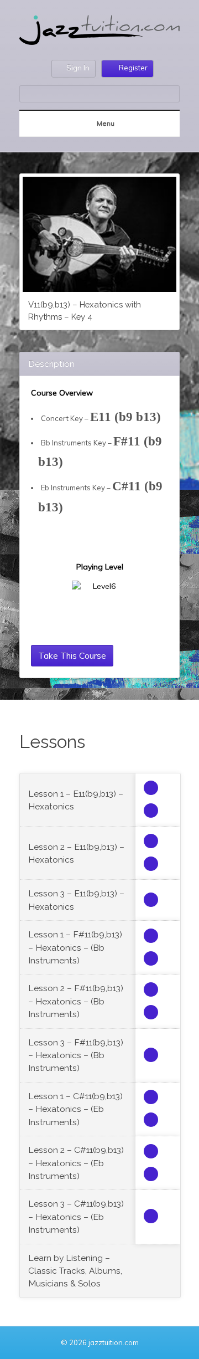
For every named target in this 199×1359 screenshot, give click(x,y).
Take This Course (72, 655)
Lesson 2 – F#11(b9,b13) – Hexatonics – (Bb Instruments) (75, 1001)
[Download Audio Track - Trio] (151, 810)
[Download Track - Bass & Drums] (151, 900)
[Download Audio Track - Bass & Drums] (151, 864)
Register (133, 67)
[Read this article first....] (151, 788)
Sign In (78, 67)
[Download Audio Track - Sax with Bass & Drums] (151, 841)
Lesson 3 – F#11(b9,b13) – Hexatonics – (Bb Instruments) (75, 1055)
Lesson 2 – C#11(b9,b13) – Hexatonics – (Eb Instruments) (76, 1163)
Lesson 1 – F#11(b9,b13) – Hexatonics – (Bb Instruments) (75, 947)
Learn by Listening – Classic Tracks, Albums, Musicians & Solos (75, 1271)
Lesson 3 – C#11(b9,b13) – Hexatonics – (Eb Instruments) (76, 1216)
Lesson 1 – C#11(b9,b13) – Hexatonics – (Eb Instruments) (75, 1109)
